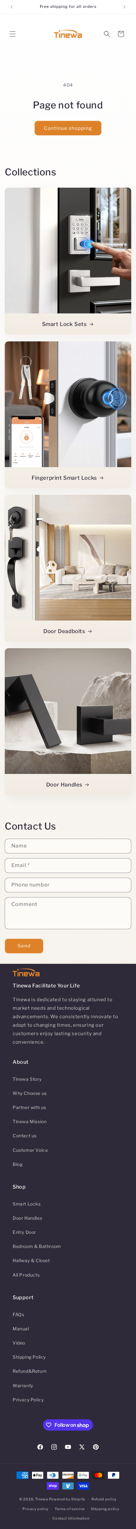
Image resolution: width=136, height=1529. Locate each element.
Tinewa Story (27, 1079)
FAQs (18, 1314)
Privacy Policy (28, 1399)
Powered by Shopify (67, 1499)
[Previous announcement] (12, 7)
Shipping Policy (29, 1357)
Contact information (71, 1518)
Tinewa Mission (29, 1121)
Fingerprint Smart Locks (64, 478)
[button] (13, 34)
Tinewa (41, 1499)
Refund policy (104, 1499)
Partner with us (29, 1107)
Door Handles (64, 784)
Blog (17, 1164)
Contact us (25, 1135)
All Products (26, 1275)
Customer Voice (30, 1150)
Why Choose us (30, 1093)
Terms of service (70, 1509)
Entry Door (24, 1232)
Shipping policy (105, 1509)
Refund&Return (30, 1371)
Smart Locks (27, 1203)
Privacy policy (35, 1509)
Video (19, 1342)
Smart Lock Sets (64, 324)
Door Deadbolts (64, 631)
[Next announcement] (124, 7)
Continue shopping (68, 128)
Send (24, 946)
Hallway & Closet (31, 1260)
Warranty (23, 1385)
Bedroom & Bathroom (37, 1246)
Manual (21, 1328)
